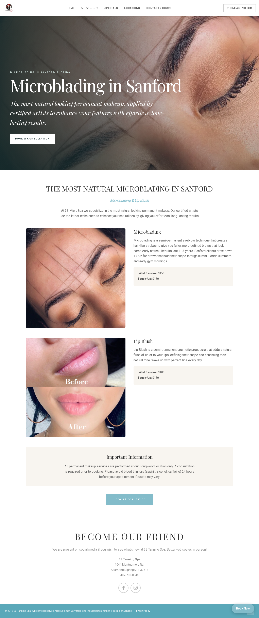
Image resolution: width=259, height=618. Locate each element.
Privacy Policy (142, 610)
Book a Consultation (32, 138)
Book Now (243, 608)
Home (70, 8)
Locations (132, 8)
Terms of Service (122, 610)
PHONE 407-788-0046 (239, 8)
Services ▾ (89, 8)
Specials (111, 8)
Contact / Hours (158, 8)
